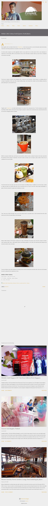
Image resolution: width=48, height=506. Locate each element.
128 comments (8, 390)
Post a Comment (9, 492)
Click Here (11, 43)
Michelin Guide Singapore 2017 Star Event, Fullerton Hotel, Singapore (20, 378)
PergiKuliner (9, 108)
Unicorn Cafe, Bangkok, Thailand (10, 429)
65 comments (8, 441)
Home (2, 25)
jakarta (6, 286)
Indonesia (31, 25)
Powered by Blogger (25, 498)
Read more (44, 390)
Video (13, 25)
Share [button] (43, 286)
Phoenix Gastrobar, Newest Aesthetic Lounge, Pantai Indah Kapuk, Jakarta (21, 479)
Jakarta (24, 25)
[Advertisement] (24, 330)
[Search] (43, 2)
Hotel (19, 25)
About (8, 25)
